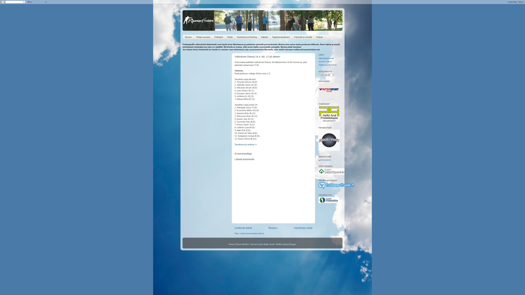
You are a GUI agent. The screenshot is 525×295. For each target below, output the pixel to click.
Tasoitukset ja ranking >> (246, 144)
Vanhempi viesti (303, 227)
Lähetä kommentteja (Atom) (252, 233)
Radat (230, 37)
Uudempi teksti (243, 227)
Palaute (319, 37)
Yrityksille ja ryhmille (303, 37)
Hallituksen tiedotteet (328, 65)
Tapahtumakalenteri (281, 37)
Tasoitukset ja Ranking (247, 37)
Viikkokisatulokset (326, 58)
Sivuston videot (325, 62)
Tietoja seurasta (203, 37)
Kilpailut (264, 37)
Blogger (292, 244)
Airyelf (272, 244)
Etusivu (188, 37)
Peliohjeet (218, 37)
